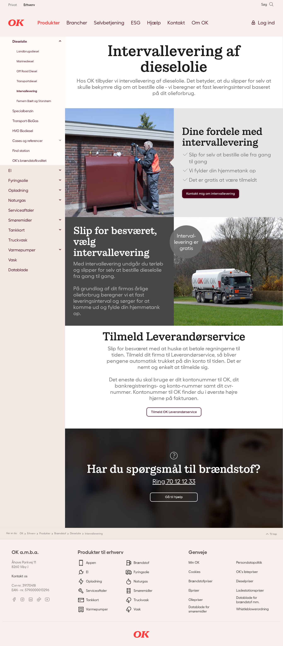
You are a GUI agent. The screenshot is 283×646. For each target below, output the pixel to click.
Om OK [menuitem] (200, 22)
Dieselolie (75, 533)
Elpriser (194, 590)
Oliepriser (196, 600)
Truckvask (141, 600)
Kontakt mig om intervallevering (210, 194)
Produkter (44, 533)
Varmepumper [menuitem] (21, 250)
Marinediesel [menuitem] (25, 61)
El (86, 572)
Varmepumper (96, 609)
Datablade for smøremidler (199, 609)
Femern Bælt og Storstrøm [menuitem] (34, 101)
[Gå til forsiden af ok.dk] (16, 22)
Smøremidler (142, 590)
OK (21, 533)
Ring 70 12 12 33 (173, 481)
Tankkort (92, 600)
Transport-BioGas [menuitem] (25, 121)
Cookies (194, 572)
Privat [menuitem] (12, 5)
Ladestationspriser (250, 590)
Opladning (93, 581)
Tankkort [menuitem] (16, 230)
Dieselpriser (244, 581)
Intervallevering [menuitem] (27, 91)
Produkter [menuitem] (48, 22)
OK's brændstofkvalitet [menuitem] (29, 160)
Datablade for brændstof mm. (247, 600)
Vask (137, 609)
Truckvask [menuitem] (17, 240)
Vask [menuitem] (12, 260)
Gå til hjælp (174, 497)
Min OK (194, 562)
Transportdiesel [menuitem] (27, 81)
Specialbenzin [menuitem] (22, 111)
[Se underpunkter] (60, 41)
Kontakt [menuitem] (176, 22)
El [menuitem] (9, 170)
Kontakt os (19, 576)
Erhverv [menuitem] (29, 5)
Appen (90, 562)
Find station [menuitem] (21, 150)
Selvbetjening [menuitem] (109, 22)
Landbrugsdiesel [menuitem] (28, 51)
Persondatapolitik (249, 562)
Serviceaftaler (96, 590)
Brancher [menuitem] (77, 22)
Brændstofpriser (201, 581)
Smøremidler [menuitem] (20, 220)
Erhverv (31, 533)
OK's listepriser (247, 572)
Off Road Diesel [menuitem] (27, 71)
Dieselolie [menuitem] (19, 41)
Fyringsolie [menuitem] (18, 180)
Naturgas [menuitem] (17, 200)
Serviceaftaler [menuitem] (21, 210)
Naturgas (140, 581)
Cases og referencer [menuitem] (27, 141)
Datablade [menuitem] (18, 270)
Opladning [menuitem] (18, 190)
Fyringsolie (141, 572)
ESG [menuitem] (135, 22)
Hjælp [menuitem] (154, 22)
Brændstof (60, 533)
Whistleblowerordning (252, 609)
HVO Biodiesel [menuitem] (22, 131)
